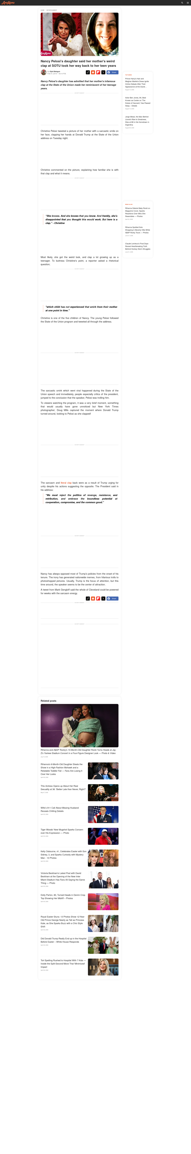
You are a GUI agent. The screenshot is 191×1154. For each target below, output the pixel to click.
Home (42, 10)
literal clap (66, 482)
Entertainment (52, 10)
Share (114, 72)
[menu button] (187, 2)
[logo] (8, 2)
